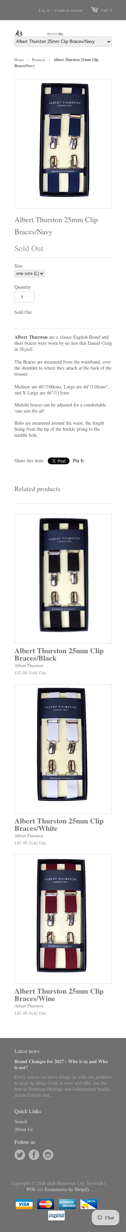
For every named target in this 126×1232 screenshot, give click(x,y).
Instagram (48, 1154)
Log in (44, 10)
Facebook (34, 1154)
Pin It (78, 460)
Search (20, 1121)
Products (38, 59)
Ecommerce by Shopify (67, 1189)
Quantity (22, 287)
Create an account (69, 10)
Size (18, 266)
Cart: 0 (106, 10)
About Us (23, 1129)
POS (31, 1189)
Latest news (27, 1050)
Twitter (19, 1154)
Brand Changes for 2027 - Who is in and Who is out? (61, 1064)
